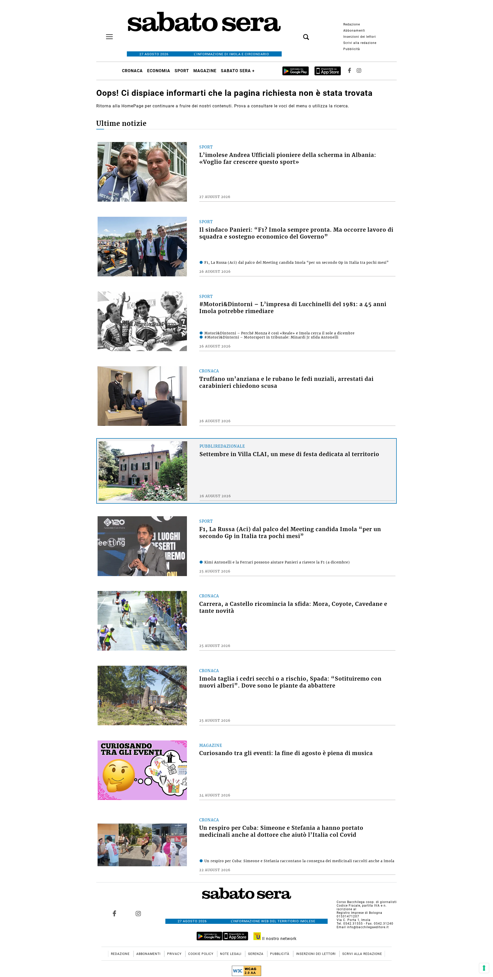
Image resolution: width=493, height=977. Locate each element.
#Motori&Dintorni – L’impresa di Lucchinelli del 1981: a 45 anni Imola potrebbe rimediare (292, 308)
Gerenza (256, 954)
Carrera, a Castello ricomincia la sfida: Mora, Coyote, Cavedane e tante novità (293, 607)
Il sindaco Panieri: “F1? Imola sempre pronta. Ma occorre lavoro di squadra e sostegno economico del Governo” (296, 233)
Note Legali (231, 954)
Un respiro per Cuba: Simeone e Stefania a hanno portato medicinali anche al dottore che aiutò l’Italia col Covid (281, 831)
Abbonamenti (354, 30)
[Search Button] (298, 34)
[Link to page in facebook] (114, 913)
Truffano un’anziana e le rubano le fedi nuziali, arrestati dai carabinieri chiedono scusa (286, 382)
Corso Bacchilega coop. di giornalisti (367, 902)
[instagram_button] (359, 70)
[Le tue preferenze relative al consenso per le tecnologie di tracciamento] (484, 968)
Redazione (351, 24)
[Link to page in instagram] (138, 913)
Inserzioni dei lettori (359, 37)
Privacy (175, 954)
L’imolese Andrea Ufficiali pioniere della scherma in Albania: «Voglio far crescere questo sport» (287, 158)
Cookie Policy (201, 954)
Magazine (204, 70)
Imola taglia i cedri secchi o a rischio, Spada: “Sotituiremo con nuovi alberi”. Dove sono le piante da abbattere (290, 682)
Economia (158, 70)
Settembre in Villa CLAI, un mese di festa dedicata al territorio (289, 454)
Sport (182, 70)
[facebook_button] (349, 70)
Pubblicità (351, 49)
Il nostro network (279, 938)
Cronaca (132, 70)
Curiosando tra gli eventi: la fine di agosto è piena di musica (286, 753)
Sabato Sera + (238, 70)
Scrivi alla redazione (359, 43)
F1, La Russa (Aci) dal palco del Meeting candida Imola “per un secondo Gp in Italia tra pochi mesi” (290, 533)
